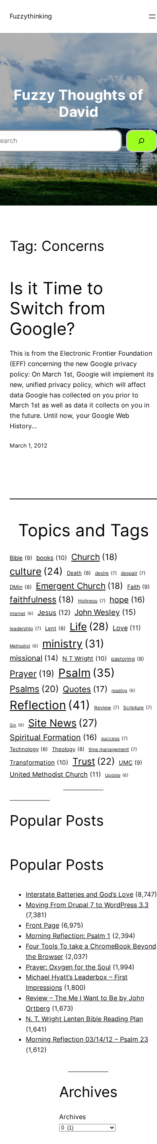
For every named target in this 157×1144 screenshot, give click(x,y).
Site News (62, 723)
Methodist (24, 646)
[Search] (141, 141)
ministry (73, 643)
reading (123, 690)
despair (133, 573)
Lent (55, 628)
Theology (68, 749)
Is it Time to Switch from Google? (57, 308)
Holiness (91, 601)
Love (127, 628)
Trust (93, 761)
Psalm (86, 673)
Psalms (34, 689)
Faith (138, 586)
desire (106, 573)
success (114, 738)
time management (113, 749)
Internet (21, 613)
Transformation (39, 762)
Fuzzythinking (31, 16)
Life (89, 626)
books (51, 558)
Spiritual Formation (53, 737)
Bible (21, 557)
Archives (72, 1117)
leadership (25, 628)
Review (106, 707)
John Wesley (105, 612)
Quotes (85, 689)
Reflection (50, 705)
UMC (130, 762)
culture (36, 571)
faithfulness (42, 599)
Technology (29, 749)
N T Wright (84, 658)
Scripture (137, 707)
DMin (21, 587)
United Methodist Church (55, 774)
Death (79, 573)
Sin (17, 725)
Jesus (53, 613)
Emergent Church (79, 586)
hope (127, 600)
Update (116, 775)
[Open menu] (152, 16)
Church (94, 557)
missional (34, 658)
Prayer (32, 673)
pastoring (127, 658)
